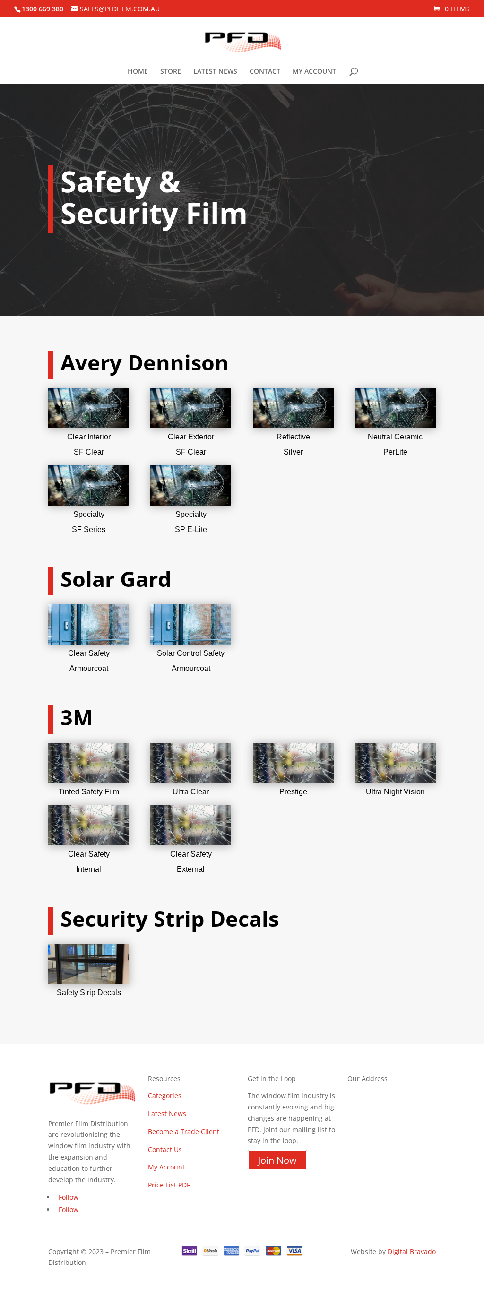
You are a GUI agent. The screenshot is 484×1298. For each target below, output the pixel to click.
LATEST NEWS (215, 72)
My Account (166, 1166)
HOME (138, 72)
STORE (170, 72)
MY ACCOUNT (314, 72)
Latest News (167, 1113)
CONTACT (265, 72)
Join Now (277, 1160)
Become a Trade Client (183, 1131)
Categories (165, 1095)
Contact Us (165, 1149)
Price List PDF (169, 1184)
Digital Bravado (412, 1251)
